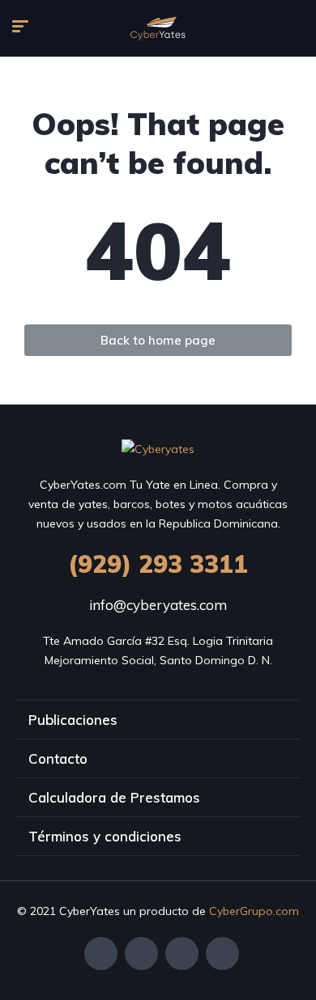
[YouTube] (222, 953)
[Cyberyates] (158, 28)
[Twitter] (141, 953)
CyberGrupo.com (254, 911)
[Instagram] (182, 953)
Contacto (58, 758)
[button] (158, 340)
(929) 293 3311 (158, 564)
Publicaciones (72, 719)
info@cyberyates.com (158, 604)
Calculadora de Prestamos (114, 797)
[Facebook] (100, 953)
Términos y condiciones (104, 836)
